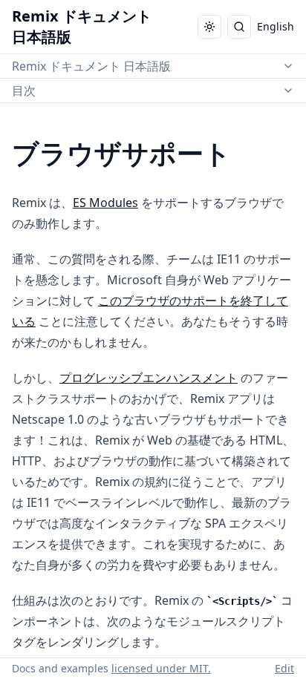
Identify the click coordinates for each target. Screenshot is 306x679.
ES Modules (105, 202)
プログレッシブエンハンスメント (148, 378)
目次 (24, 90)
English (275, 26)
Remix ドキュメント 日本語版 (91, 66)
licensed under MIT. (161, 668)
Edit (284, 668)
